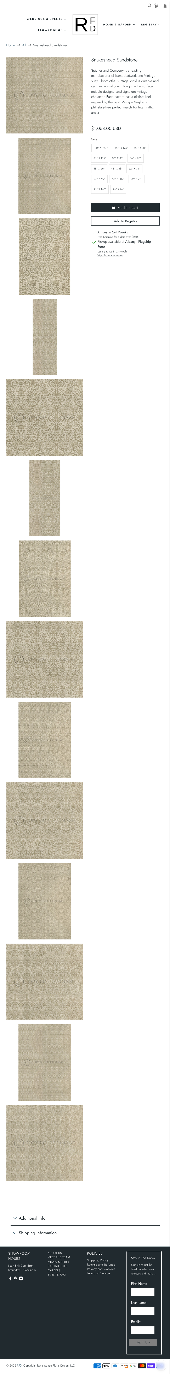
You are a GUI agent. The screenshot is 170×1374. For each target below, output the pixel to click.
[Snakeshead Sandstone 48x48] (44, 659)
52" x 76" (134, 169)
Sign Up (143, 1342)
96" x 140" (100, 189)
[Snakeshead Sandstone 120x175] (44, 176)
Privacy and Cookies (101, 1269)
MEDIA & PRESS (58, 1262)
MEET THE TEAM (59, 1257)
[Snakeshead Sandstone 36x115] (44, 337)
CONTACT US (57, 1266)
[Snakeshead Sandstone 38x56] (44, 578)
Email (136, 1321)
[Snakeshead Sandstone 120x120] (44, 95)
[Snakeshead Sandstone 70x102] (44, 901)
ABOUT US (55, 1253)
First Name (139, 1283)
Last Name (139, 1302)
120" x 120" (101, 148)
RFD (19, 1365)
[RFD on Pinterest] (15, 1279)
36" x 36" (118, 158)
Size (94, 139)
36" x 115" (100, 158)
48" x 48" (117, 169)
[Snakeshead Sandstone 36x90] (44, 498)
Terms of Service (98, 1273)
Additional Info (32, 1218)
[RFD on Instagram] (21, 1279)
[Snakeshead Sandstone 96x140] (44, 1062)
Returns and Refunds (101, 1264)
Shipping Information (38, 1233)
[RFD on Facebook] (10, 1279)
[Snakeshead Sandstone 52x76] (44, 740)
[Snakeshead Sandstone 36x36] (44, 417)
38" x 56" (99, 169)
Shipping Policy (98, 1260)
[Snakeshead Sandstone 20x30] (44, 256)
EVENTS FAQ (57, 1275)
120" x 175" (121, 148)
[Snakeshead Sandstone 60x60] (44, 820)
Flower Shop (50, 30)
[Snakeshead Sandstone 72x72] (44, 982)
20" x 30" (140, 148)
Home (10, 45)
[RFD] (85, 24)
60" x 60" (99, 179)
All (24, 45)
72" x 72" (136, 179)
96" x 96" (118, 189)
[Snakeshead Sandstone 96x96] (44, 1143)
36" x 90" (135, 158)
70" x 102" (118, 179)
